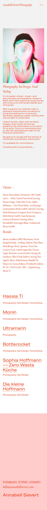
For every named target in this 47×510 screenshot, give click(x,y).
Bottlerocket (16, 344)
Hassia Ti (13, 296)
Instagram (10, 481)
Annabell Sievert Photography (17, 5)
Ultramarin (14, 328)
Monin (10, 312)
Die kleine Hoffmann (14, 387)
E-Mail (22, 481)
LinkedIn (35, 481)
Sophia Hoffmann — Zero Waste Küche (22, 365)
